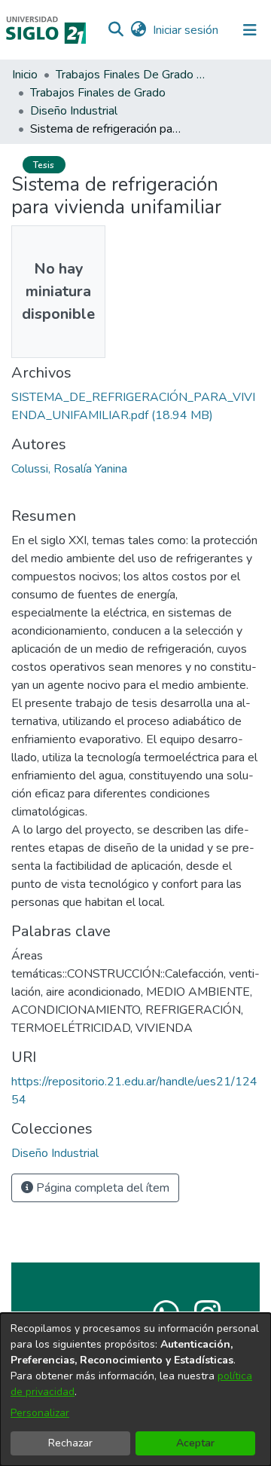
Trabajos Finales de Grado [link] (98, 92)
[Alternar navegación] (250, 30)
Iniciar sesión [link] (186, 30)
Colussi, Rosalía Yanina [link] (69, 469)
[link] (55, 1153)
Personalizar (40, 1413)
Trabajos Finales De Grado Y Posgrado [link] (131, 74)
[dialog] (135, 1389)
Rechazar (70, 1443)
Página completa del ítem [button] (101, 1188)
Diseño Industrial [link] (73, 111)
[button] (115, 30)
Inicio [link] (25, 74)
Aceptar (195, 1443)
